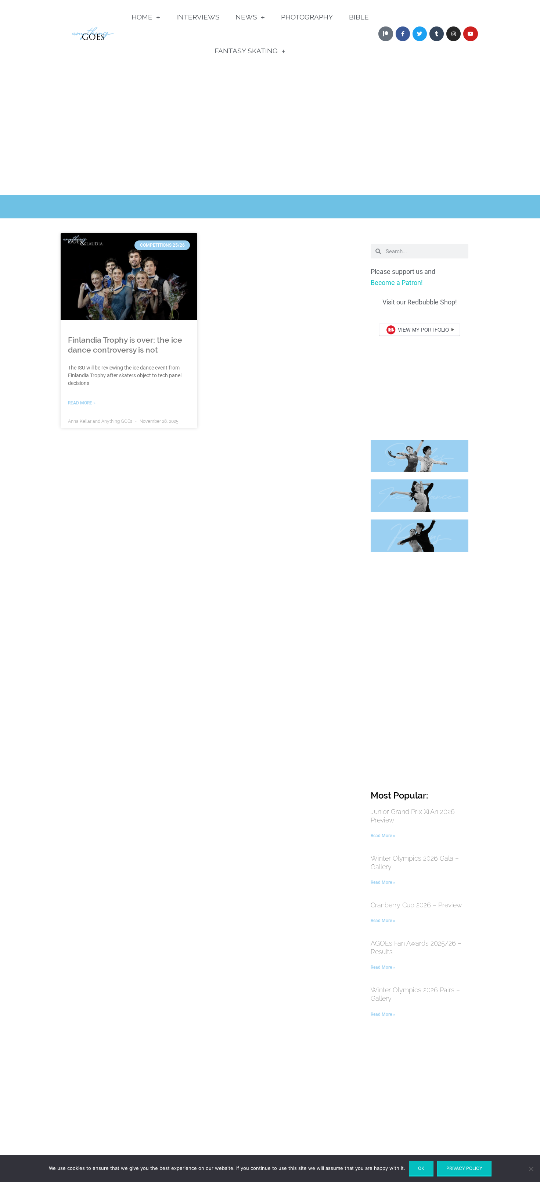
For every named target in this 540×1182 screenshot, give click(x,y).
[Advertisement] (270, 140)
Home (142, 17)
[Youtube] (470, 33)
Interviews (198, 17)
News (246, 17)
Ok (421, 1168)
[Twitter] (420, 33)
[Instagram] (453, 33)
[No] (530, 1168)
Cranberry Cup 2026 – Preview (416, 905)
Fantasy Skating (246, 51)
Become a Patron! (397, 282)
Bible (359, 17)
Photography (307, 17)
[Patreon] (385, 33)
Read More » (82, 403)
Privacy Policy (464, 1168)
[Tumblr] (436, 33)
